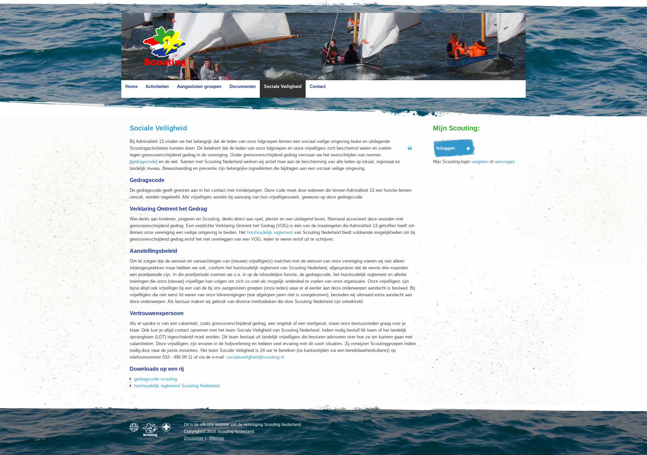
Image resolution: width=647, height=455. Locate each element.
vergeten (479, 161)
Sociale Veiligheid (283, 86)
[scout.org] (168, 427)
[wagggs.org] (136, 427)
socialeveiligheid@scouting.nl (255, 357)
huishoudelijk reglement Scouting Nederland (176, 385)
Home (131, 86)
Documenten (242, 86)
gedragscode (143, 161)
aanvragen (505, 161)
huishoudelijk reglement (270, 232)
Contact (318, 86)
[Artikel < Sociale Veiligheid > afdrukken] (410, 148)
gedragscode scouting (155, 379)
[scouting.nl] (152, 429)
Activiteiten (157, 86)
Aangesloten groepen (199, 86)
